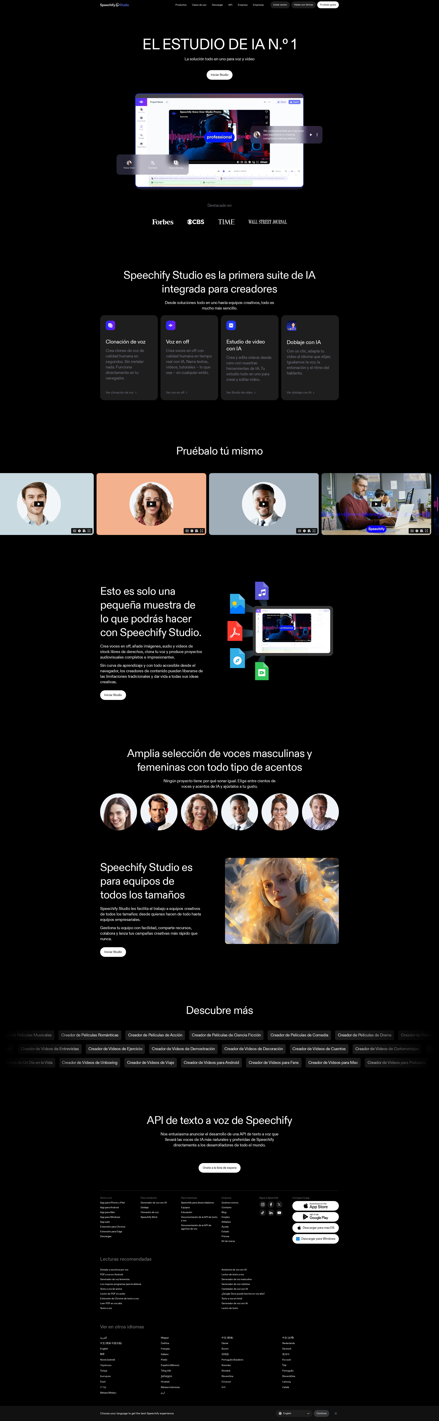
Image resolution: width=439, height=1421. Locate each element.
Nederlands (288, 1343)
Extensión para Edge (111, 1231)
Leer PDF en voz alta (111, 1303)
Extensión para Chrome (112, 1226)
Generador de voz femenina (114, 1279)
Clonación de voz (150, 1212)
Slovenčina (227, 1376)
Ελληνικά (226, 1381)
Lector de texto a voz (233, 1274)
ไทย (284, 1365)
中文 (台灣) (288, 1337)
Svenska (226, 1365)
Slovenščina (288, 1376)
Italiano (165, 1354)
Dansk (225, 1343)
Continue (322, 1413)
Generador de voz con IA (154, 1202)
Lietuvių (286, 1381)
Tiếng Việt (166, 1370)
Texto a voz (106, 1197)
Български (105, 1376)
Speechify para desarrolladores (197, 1202)
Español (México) (170, 1365)
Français (165, 1348)
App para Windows (110, 1217)
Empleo (226, 1217)
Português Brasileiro (232, 1359)
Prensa (225, 1236)
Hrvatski (165, 1381)
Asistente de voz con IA (234, 1269)
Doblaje (145, 1207)
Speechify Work (149, 1217)
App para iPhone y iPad (112, 1202)
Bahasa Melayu (108, 1392)
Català (285, 1387)
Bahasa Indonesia (170, 1387)
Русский (286, 1359)
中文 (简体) (227, 1337)
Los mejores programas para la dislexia (120, 1284)
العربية (103, 1337)
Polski (164, 1359)
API (230, 4)
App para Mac (107, 1212)
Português (288, 1370)
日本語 (225, 1354)
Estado (225, 1231)
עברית (103, 1387)
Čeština (165, 1343)
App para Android (109, 1207)
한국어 (285, 1354)
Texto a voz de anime (111, 1288)
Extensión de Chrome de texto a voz (119, 1298)
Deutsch (286, 1348)
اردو (163, 1392)
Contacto (227, 1207)
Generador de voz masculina (237, 1279)
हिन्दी (102, 1354)
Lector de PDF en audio (112, 1293)
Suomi (225, 1348)
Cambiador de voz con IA (235, 1288)
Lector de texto (230, 1308)
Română (226, 1370)
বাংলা (224, 1387)
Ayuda (225, 1226)
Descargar (217, 4)
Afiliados (226, 1221)
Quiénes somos (230, 1202)
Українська (105, 1365)
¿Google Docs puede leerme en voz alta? (243, 1293)
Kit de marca (228, 1241)
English (104, 1348)
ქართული (166, 1376)
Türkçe (103, 1370)
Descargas (105, 1236)
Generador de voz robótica (236, 1284)
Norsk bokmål (107, 1359)
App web (105, 1221)
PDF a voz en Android (111, 1274)
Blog (224, 1212)
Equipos (185, 1207)
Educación (186, 1212)
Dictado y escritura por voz (114, 1269)
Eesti (103, 1381)
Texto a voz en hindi (232, 1298)
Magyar (165, 1337)
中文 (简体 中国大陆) (111, 1343)
